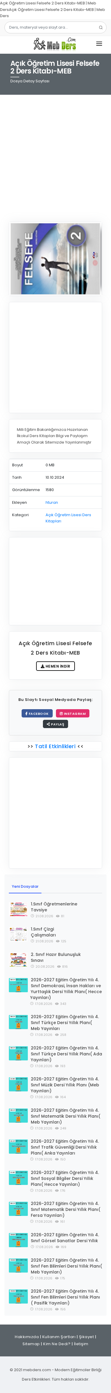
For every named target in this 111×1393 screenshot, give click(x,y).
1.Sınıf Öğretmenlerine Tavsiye (54, 907)
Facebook (38, 713)
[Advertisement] (55, 154)
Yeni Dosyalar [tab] (25, 886)
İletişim (81, 1344)
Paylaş (57, 724)
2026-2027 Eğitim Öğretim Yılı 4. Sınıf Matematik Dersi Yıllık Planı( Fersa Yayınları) (65, 1209)
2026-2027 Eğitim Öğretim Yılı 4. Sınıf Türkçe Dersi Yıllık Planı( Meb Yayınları (65, 1022)
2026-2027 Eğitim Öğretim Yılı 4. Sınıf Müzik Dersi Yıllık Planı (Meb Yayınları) (65, 1085)
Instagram (74, 713)
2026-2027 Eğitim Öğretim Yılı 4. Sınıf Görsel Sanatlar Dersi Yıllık (65, 1238)
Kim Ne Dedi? (56, 1344)
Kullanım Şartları (59, 1337)
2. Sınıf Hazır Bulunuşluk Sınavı (56, 957)
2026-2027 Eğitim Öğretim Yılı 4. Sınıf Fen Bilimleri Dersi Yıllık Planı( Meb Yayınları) (66, 1266)
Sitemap (31, 1344)
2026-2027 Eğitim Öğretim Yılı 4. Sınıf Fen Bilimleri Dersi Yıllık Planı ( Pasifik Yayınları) (65, 1297)
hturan (52, 502)
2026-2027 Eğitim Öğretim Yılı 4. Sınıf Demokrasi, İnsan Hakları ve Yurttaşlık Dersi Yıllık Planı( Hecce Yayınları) (66, 988)
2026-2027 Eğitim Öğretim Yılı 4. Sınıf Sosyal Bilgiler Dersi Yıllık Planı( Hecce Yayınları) (65, 1178)
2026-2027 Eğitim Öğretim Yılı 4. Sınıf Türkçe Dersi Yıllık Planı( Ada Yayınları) (66, 1054)
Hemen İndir (57, 666)
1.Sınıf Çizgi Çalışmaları (43, 932)
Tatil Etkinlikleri (55, 746)
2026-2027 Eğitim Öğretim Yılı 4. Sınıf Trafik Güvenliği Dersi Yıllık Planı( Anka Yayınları (65, 1147)
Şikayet (86, 1337)
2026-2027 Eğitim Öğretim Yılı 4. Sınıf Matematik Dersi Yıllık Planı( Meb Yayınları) (65, 1116)
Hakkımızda (27, 1337)
